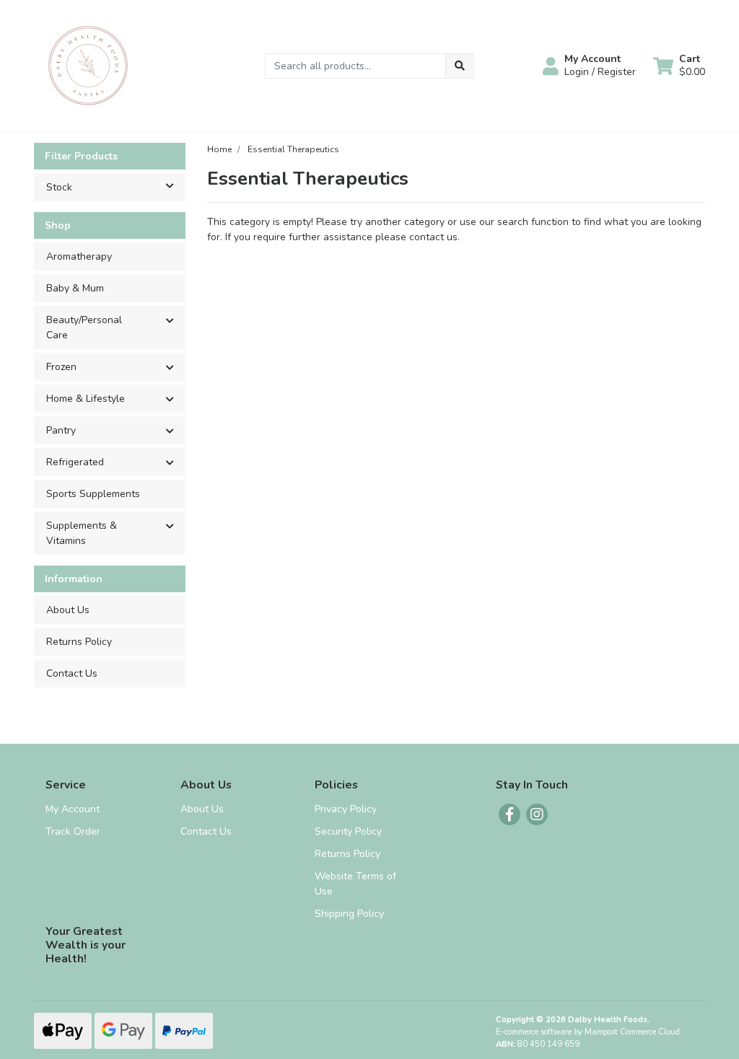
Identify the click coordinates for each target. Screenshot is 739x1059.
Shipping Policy (349, 913)
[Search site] (459, 66)
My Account (72, 809)
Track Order (72, 831)
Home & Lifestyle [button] (85, 398)
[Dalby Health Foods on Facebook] (509, 814)
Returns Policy (79, 642)
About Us (67, 610)
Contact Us (71, 673)
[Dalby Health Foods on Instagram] (537, 814)
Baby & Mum (75, 288)
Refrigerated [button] (75, 462)
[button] (589, 66)
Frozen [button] (61, 367)
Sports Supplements (93, 494)
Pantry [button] (61, 430)
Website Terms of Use (355, 883)
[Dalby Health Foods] (88, 64)
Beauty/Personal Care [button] (84, 327)
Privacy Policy (346, 809)
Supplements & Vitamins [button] (81, 533)
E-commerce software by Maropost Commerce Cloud (588, 1032)
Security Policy (348, 831)
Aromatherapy (79, 256)
